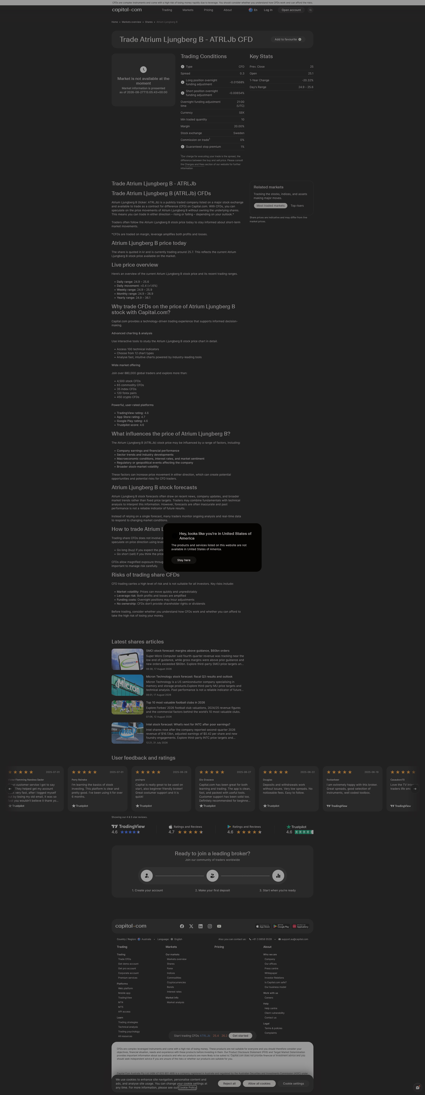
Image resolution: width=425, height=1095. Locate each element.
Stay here (183, 560)
